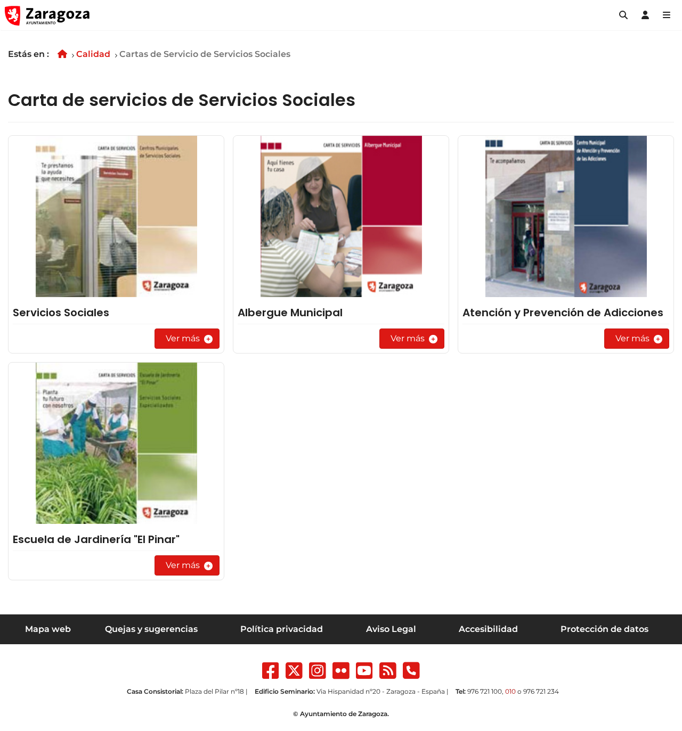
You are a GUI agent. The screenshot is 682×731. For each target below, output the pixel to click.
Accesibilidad (488, 629)
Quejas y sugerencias (151, 629)
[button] (623, 15)
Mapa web (48, 629)
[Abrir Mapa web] (666, 15)
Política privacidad (281, 629)
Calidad (93, 54)
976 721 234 (541, 691)
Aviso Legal (391, 629)
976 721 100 (484, 691)
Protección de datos (604, 629)
